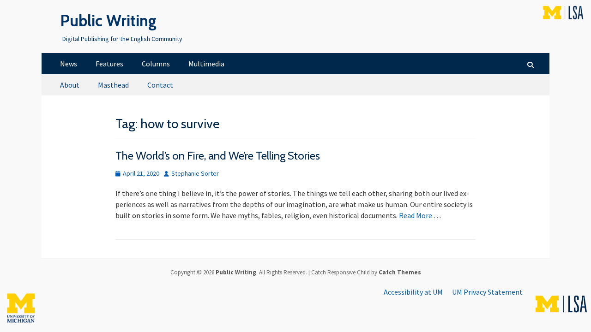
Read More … (420, 215)
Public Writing (108, 20)
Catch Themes (400, 272)
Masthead (113, 84)
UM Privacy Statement (487, 291)
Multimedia (206, 63)
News (68, 63)
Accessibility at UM (413, 291)
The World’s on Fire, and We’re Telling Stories (217, 155)
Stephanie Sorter (195, 173)
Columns (156, 63)
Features (109, 63)
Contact (160, 84)
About (69, 84)
